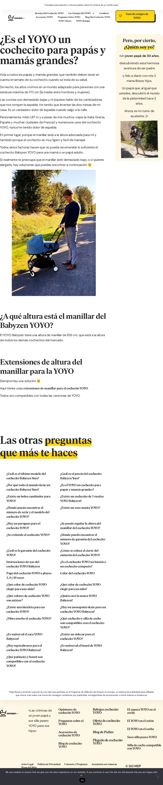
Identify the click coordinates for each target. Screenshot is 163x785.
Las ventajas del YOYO (79, 13)
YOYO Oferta (64, 21)
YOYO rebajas (83, 21)
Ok (82, 780)
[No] (158, 776)
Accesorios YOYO (44, 17)
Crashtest (104, 13)
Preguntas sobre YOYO (69, 17)
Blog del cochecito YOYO (97, 17)
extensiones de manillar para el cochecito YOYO (55, 388)
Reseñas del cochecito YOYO (49, 13)
